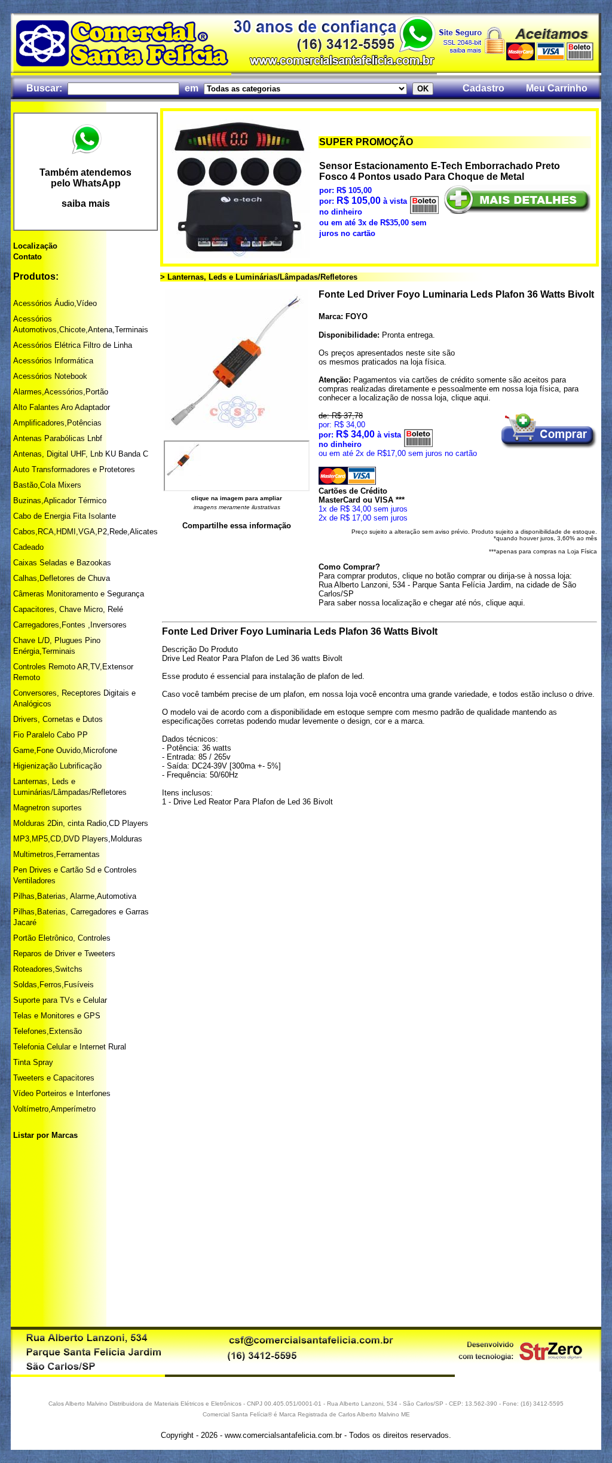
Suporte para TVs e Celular (60, 1000)
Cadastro (483, 88)
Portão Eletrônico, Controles (62, 937)
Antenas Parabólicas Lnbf (57, 438)
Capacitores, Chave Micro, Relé (68, 609)
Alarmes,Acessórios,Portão (60, 391)
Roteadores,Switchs (47, 969)
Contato (27, 256)
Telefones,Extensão (47, 1031)
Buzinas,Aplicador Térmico (59, 500)
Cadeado (28, 547)
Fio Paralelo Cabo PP (50, 734)
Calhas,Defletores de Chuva (61, 578)
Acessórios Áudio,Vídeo (55, 303)
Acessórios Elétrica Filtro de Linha (72, 345)
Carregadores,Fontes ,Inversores (70, 624)
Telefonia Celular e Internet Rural (69, 1046)
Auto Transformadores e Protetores (74, 469)
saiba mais (86, 203)
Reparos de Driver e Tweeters (64, 953)
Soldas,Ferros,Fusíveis (53, 984)
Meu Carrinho (556, 88)
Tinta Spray (33, 1062)
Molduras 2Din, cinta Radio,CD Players (80, 823)
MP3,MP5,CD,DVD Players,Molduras (77, 838)
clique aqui (469, 397)
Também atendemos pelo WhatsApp (85, 177)
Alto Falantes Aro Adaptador (61, 407)
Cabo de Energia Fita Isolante (64, 516)
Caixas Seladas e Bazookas (62, 562)
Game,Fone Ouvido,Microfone (65, 750)
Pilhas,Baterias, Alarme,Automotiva (74, 896)
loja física (427, 361)
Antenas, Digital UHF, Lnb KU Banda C (80, 453)
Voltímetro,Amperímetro (54, 1108)
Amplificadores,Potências (57, 422)
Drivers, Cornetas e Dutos (58, 719)
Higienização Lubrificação (57, 765)
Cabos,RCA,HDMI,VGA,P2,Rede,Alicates (85, 531)
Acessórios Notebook (50, 376)
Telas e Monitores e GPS (56, 1015)
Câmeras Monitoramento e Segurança (78, 593)
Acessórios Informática (53, 360)
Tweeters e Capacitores (53, 1077)
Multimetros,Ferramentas (56, 854)
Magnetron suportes (47, 807)
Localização (35, 245)
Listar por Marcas (45, 1135)
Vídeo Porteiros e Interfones (62, 1093)
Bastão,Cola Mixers (47, 484)
